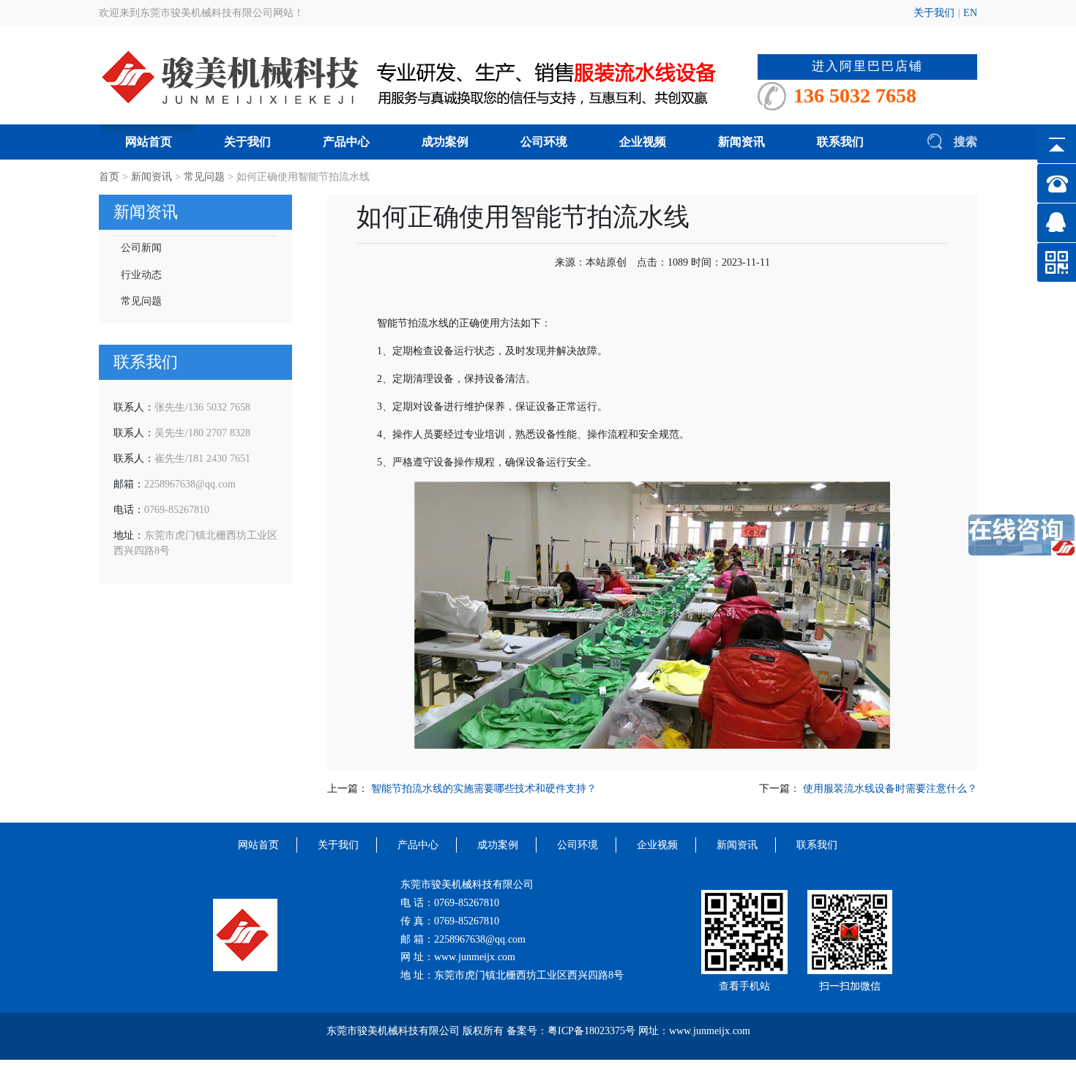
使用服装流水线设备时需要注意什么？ (890, 788)
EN (970, 12)
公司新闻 (141, 247)
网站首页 (148, 141)
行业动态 (141, 274)
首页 (109, 176)
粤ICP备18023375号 (591, 1030)
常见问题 (204, 176)
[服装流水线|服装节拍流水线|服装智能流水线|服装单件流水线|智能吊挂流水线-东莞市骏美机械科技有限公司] (428, 76)
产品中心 (346, 141)
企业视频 (642, 141)
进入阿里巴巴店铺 (867, 66)
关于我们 (934, 12)
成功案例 (445, 141)
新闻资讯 (741, 141)
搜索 (964, 141)
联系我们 (840, 141)
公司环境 (543, 141)
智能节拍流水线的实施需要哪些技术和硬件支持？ (484, 788)
